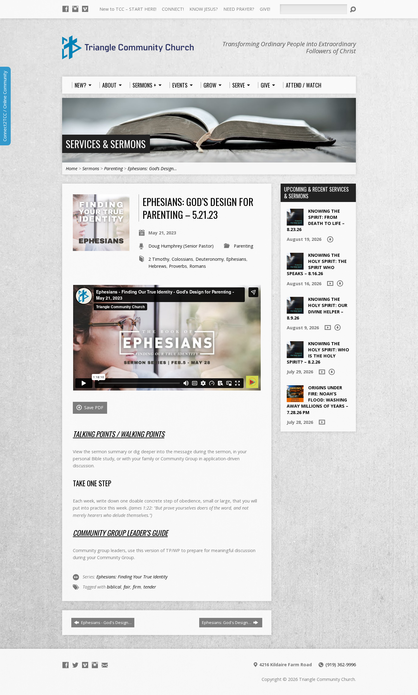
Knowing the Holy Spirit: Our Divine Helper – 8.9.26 (317, 308)
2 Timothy (158, 259)
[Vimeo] (85, 9)
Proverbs (178, 266)
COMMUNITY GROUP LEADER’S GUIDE (120, 533)
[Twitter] (75, 665)
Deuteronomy (210, 259)
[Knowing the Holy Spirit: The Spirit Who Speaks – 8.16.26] (295, 266)
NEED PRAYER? (238, 9)
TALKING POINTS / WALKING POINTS (118, 434)
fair (127, 587)
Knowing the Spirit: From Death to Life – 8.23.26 (316, 220)
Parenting (113, 168)
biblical (114, 587)
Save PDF (93, 407)
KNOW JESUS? (203, 9)
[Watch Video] (330, 283)
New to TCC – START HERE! (127, 9)
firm (137, 587)
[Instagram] (75, 9)
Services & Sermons (106, 143)
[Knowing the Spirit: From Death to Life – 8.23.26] (295, 222)
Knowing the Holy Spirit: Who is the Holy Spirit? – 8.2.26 (318, 353)
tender (150, 587)
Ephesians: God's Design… (227, 622)
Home (71, 168)
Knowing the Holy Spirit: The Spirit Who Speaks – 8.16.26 (317, 264)
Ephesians (236, 259)
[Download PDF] (330, 239)
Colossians (182, 259)
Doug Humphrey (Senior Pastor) (181, 246)
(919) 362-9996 (341, 664)
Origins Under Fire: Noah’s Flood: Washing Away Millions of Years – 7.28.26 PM (317, 400)
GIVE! (265, 9)
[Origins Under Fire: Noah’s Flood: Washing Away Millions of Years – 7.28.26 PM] (295, 399)
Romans (197, 266)
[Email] (105, 665)
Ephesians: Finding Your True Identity (132, 577)
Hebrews (157, 266)
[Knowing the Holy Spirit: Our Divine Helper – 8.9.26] (295, 310)
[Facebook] (65, 9)
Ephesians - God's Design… (106, 622)
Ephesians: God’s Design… (152, 168)
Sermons (90, 168)
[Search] (353, 9)
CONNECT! (173, 9)
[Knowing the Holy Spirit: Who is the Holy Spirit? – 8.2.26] (295, 354)
